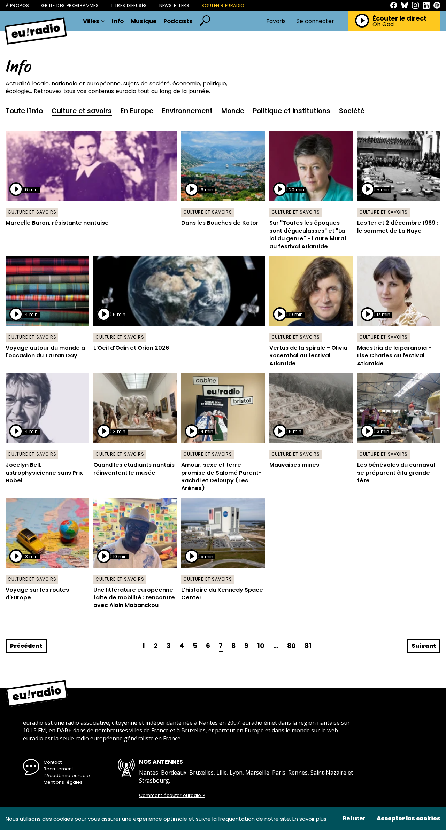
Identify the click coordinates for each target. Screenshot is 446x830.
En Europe (137, 111)
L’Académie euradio (67, 775)
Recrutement (58, 769)
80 (291, 646)
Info (118, 21)
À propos (17, 5)
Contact (53, 762)
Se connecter (315, 21)
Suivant (424, 646)
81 (308, 646)
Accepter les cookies (408, 818)
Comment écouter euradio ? (172, 795)
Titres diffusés (129, 5)
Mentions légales (63, 782)
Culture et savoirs (82, 111)
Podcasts (178, 21)
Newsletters (174, 5)
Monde (232, 111)
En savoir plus (309, 818)
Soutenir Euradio (223, 5)
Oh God (383, 24)
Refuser (354, 818)
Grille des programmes (70, 5)
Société (351, 111)
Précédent (26, 646)
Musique (143, 21)
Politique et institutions (291, 111)
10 (260, 646)
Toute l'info (24, 111)
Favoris (276, 21)
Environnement (187, 111)
